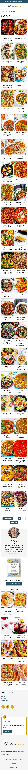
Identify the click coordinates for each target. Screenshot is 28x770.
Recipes (8, 11)
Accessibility (14, 763)
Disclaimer (15, 759)
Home (2, 11)
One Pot (13, 11)
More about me (13, 553)
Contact (3, 698)
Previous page (8, 518)
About (3, 696)
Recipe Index (4, 700)
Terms (21, 759)
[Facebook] (3, 707)
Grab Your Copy (13, 583)
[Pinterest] (7, 707)
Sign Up (6, 731)
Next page (14, 522)
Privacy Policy (8, 759)
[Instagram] (12, 707)
